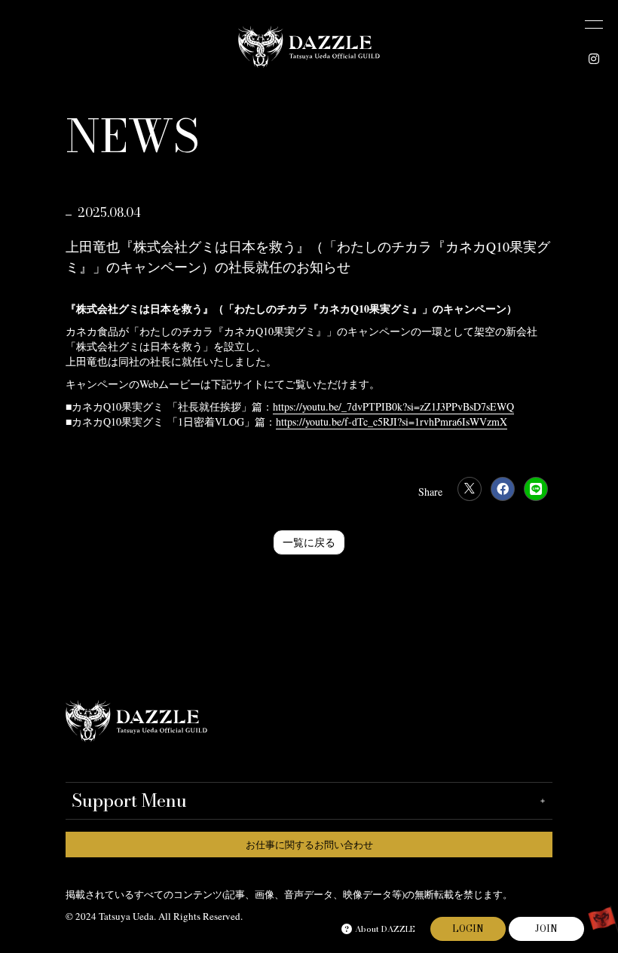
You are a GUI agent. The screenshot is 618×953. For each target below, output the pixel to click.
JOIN (546, 928)
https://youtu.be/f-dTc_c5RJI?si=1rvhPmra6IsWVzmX (391, 421)
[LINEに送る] (536, 489)
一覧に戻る (309, 542)
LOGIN (468, 928)
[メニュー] (594, 24)
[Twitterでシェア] (469, 489)
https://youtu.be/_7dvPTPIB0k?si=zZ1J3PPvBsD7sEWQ (393, 406)
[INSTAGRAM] (594, 59)
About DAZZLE (385, 929)
